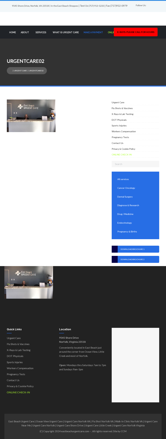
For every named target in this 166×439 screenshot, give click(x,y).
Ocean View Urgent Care (49, 421)
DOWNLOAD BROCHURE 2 (132, 259)
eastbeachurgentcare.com (75, 431)
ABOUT (25, 32)
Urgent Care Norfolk (44, 425)
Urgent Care (20, 70)
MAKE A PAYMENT (93, 32)
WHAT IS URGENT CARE (66, 32)
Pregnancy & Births (127, 231)
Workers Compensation (124, 131)
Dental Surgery (125, 196)
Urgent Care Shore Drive (70, 425)
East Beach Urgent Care (21, 421)
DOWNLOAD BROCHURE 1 (132, 249)
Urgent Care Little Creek (98, 425)
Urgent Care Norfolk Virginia (129, 425)
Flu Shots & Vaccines (122, 108)
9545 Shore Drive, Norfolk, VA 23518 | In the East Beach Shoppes (45, 5)
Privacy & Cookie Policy (123, 148)
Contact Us (117, 143)
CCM (123, 431)
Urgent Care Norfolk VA (77, 421)
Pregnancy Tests (120, 137)
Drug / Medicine (125, 214)
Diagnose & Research (128, 205)
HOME (12, 32)
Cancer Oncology (126, 188)
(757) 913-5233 (96, 5)
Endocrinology (124, 222)
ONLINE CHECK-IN (122, 154)
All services (123, 179)
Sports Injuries (119, 125)
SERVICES (41, 32)
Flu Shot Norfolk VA (102, 421)
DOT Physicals (119, 119)
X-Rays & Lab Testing (122, 114)
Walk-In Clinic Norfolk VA (128, 421)
